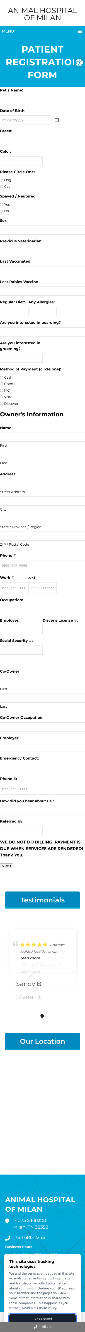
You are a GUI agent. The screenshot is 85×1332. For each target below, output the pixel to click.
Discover (11, 403)
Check (9, 384)
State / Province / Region (20, 527)
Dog (7, 180)
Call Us (45, 1327)
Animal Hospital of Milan (42, 14)
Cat (7, 186)
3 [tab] (49, 1016)
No (6, 211)
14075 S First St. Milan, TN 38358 (30, 1224)
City (3, 509)
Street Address (12, 492)
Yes (7, 204)
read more (30, 958)
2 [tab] (42, 1016)
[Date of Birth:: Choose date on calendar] (56, 120)
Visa (7, 397)
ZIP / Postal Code (14, 544)
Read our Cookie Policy (39, 1308)
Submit (6, 866)
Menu (8, 31)
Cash (8, 377)
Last (3, 463)
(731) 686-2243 (29, 1237)
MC (7, 390)
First (3, 445)
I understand (42, 1318)
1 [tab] (35, 1016)
